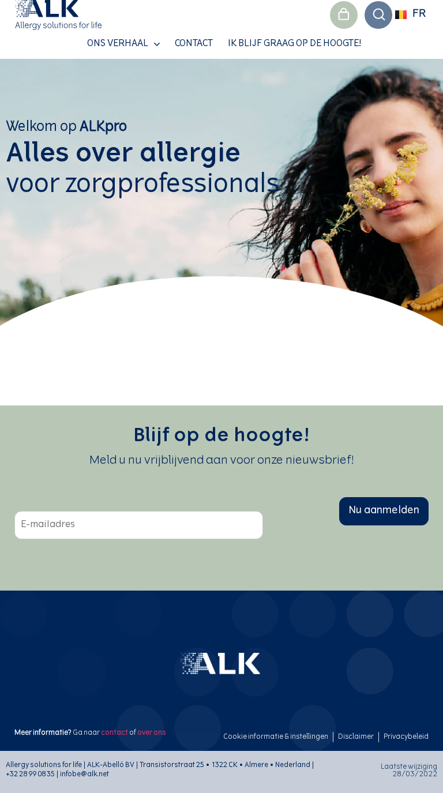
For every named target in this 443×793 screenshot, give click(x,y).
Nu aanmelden (383, 511)
